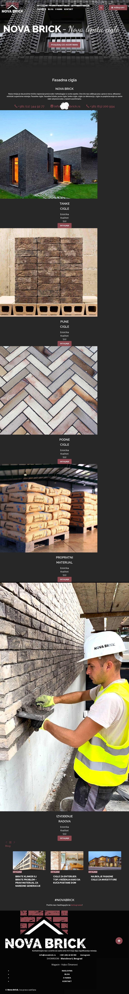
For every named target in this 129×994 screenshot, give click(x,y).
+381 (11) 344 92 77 (31, 106)
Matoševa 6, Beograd (71, 958)
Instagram (85, 955)
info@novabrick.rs (47, 955)
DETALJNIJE (64, 225)
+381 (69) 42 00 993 (67, 955)
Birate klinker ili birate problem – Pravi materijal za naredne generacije (27, 881)
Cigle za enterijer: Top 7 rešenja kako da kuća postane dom (66, 879)
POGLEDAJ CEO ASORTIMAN (64, 44)
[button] (119, 940)
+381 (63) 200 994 (102, 106)
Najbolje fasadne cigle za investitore (104, 878)
